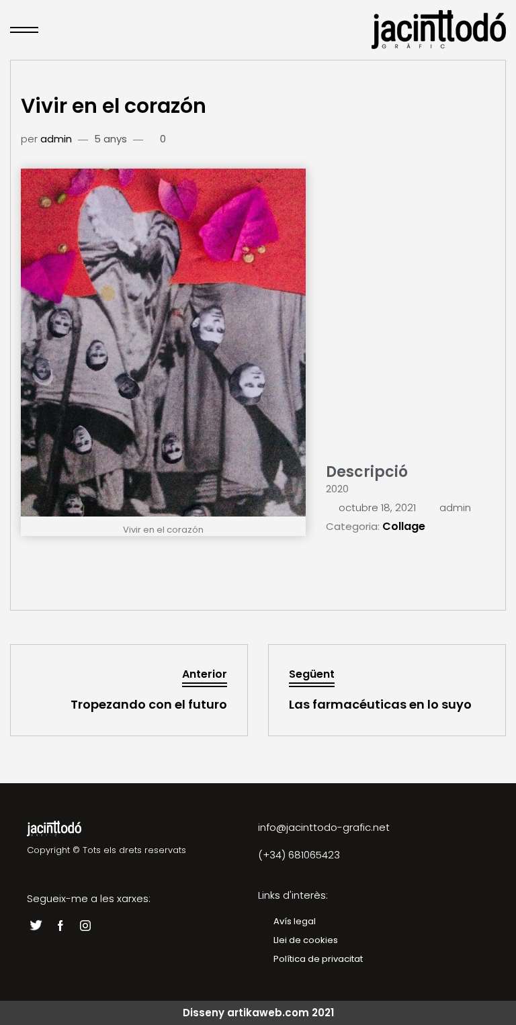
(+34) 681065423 (299, 855)
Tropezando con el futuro (149, 704)
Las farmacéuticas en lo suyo (380, 704)
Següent (312, 674)
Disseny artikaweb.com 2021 (258, 1013)
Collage (403, 526)
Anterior (204, 674)
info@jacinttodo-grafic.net (324, 827)
